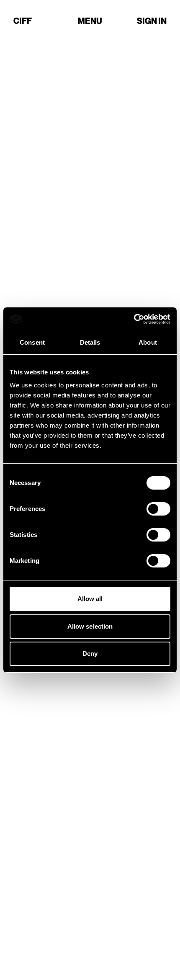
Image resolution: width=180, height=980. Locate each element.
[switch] (158, 509)
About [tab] (148, 342)
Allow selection (90, 626)
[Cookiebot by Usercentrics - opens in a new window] (133, 319)
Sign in (152, 21)
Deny (90, 653)
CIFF (22, 21)
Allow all (90, 598)
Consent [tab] (32, 342)
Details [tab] (90, 342)
